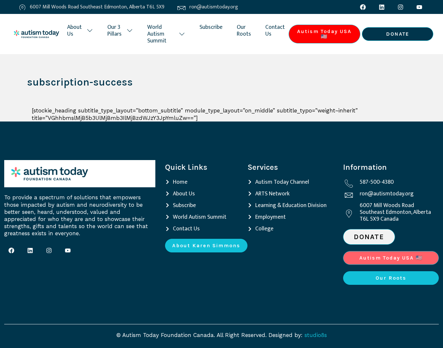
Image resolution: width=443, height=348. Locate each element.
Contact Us (275, 30)
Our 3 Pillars (114, 30)
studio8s (316, 335)
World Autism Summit (156, 33)
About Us (74, 30)
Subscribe (210, 27)
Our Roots (244, 30)
